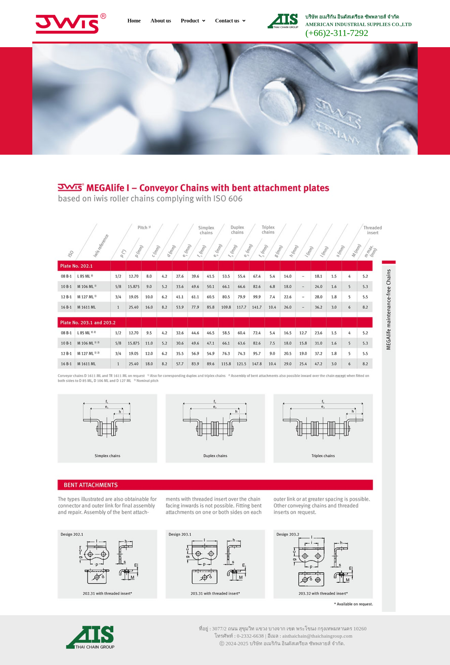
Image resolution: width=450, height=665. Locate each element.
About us (161, 20)
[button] (193, 20)
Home (134, 20)
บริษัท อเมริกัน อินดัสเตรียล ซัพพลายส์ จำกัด (297, 643)
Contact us (227, 20)
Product (190, 20)
